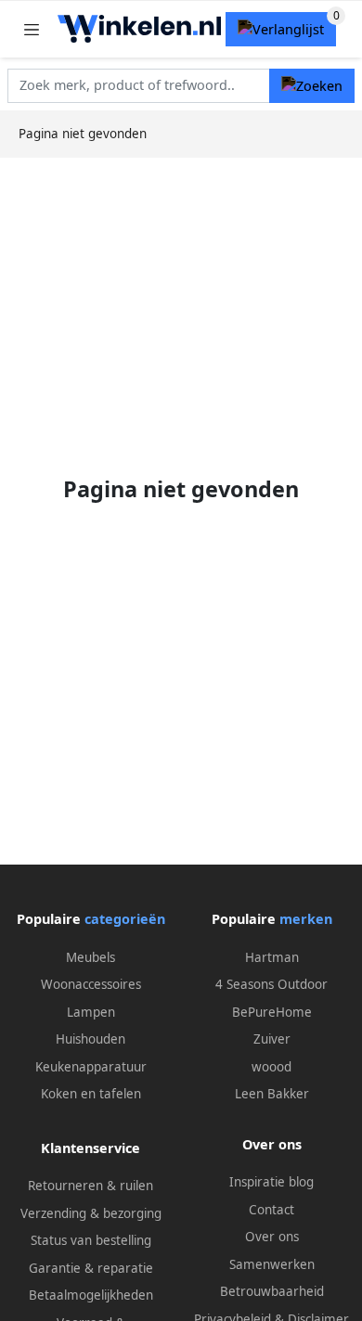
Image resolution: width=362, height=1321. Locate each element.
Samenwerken (272, 1264)
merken (305, 919)
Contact (271, 1209)
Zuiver (272, 1039)
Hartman (272, 957)
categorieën (124, 919)
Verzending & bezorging (91, 1213)
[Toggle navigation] (31, 29)
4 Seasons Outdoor (271, 984)
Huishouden (90, 1039)
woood (271, 1066)
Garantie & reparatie (91, 1268)
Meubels (90, 957)
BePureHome (272, 1012)
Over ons (272, 1236)
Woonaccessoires (91, 984)
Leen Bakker (272, 1093)
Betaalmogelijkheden (91, 1295)
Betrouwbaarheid (272, 1291)
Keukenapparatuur (91, 1066)
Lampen (91, 1012)
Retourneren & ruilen (90, 1185)
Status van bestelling (91, 1240)
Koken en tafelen (91, 1093)
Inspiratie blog (271, 1182)
